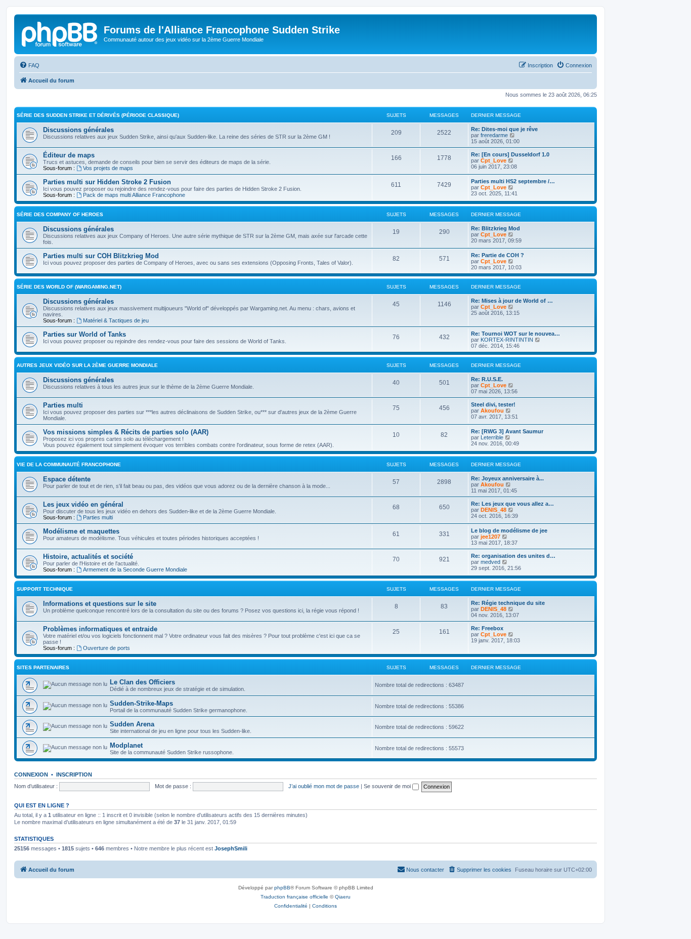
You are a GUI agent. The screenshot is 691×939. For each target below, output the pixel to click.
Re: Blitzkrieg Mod (495, 228)
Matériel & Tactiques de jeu (116, 320)
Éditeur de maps (69, 155)
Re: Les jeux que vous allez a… (512, 504)
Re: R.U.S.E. (487, 379)
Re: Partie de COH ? (497, 255)
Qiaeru (343, 897)
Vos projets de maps (108, 168)
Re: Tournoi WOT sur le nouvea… (515, 334)
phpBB (282, 887)
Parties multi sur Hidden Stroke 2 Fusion (107, 182)
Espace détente (67, 479)
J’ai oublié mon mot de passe (323, 786)
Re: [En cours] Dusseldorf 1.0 (510, 154)
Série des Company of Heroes (60, 214)
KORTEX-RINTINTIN (507, 340)
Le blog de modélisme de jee (509, 530)
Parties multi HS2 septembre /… (513, 181)
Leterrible (492, 437)
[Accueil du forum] (60, 33)
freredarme (494, 135)
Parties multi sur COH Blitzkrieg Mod (101, 256)
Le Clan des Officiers (142, 682)
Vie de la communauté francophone (69, 464)
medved (490, 562)
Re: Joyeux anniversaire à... (507, 478)
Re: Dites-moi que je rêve (504, 129)
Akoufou (492, 410)
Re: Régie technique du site (508, 603)
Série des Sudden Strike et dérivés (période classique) (98, 115)
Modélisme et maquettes (81, 531)
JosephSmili (230, 848)
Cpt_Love (493, 160)
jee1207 (490, 537)
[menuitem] (29, 65)
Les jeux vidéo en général (83, 504)
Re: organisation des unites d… (513, 556)
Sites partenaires (43, 667)
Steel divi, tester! (493, 404)
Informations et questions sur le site (99, 603)
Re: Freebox (487, 628)
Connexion (31, 774)
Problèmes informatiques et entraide (100, 629)
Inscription (74, 774)
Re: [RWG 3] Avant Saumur (507, 431)
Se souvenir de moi (388, 786)
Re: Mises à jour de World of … (512, 301)
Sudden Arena (132, 724)
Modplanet (126, 745)
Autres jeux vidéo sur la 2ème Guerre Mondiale (87, 365)
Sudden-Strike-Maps (141, 703)
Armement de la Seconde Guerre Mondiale (135, 569)
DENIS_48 (493, 510)
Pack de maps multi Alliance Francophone (134, 195)
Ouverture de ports (106, 648)
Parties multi (63, 405)
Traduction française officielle (294, 897)
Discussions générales (78, 130)
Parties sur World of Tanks (84, 334)
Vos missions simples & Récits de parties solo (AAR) (125, 432)
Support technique (45, 589)
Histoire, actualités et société (88, 556)
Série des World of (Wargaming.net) (69, 287)
